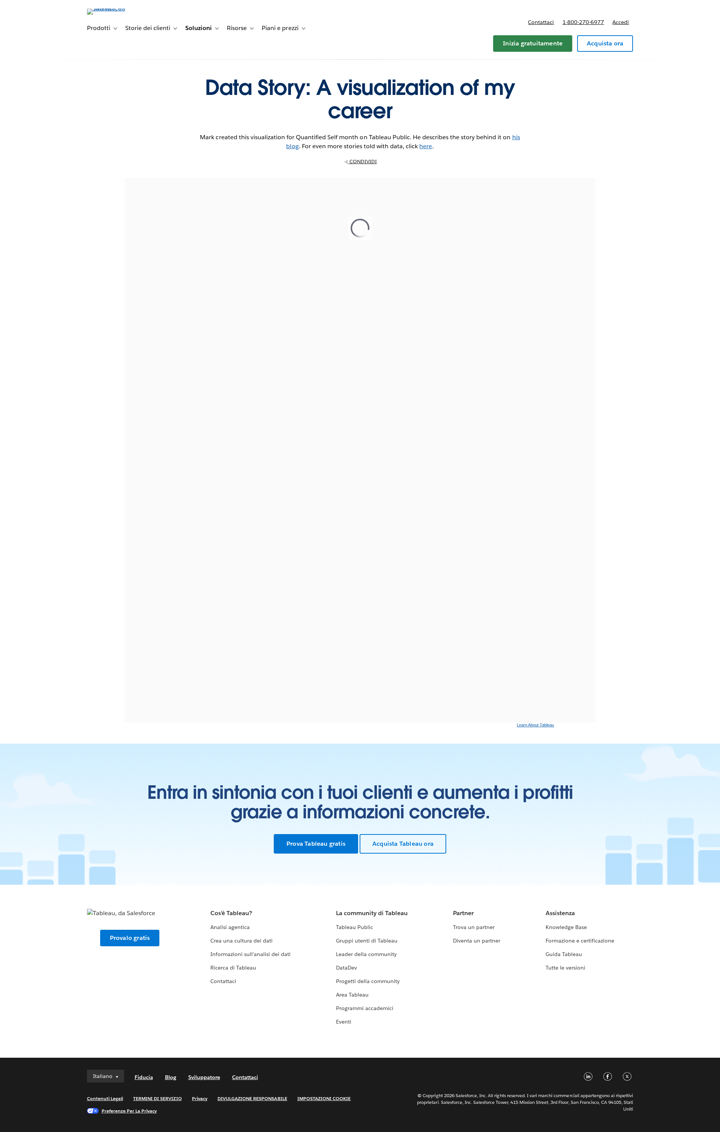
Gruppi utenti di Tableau (367, 940)
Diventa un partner (476, 940)
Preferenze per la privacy (129, 1111)
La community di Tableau (372, 913)
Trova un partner (474, 927)
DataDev (346, 967)
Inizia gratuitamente (532, 43)
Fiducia (144, 1077)
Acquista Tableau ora (403, 844)
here (425, 146)
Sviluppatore (204, 1077)
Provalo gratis (130, 938)
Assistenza (560, 913)
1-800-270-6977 (583, 22)
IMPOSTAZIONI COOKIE (324, 1098)
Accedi (620, 22)
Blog (170, 1077)
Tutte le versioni (565, 967)
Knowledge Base (566, 927)
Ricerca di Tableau (233, 967)
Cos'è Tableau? (231, 913)
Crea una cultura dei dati (241, 940)
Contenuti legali (105, 1098)
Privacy (199, 1098)
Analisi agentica (230, 927)
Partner (463, 913)
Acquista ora (605, 43)
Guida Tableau (564, 954)
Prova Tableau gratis (315, 844)
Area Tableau (352, 994)
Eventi (343, 1021)
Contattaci (541, 22)
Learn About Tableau (535, 725)
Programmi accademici (364, 1008)
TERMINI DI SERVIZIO (157, 1098)
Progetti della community (368, 981)
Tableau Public (354, 927)
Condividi (362, 161)
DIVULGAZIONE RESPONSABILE (252, 1098)
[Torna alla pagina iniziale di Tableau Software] (119, 8)
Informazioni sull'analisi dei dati (250, 954)
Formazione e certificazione (580, 940)
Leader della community (366, 954)
